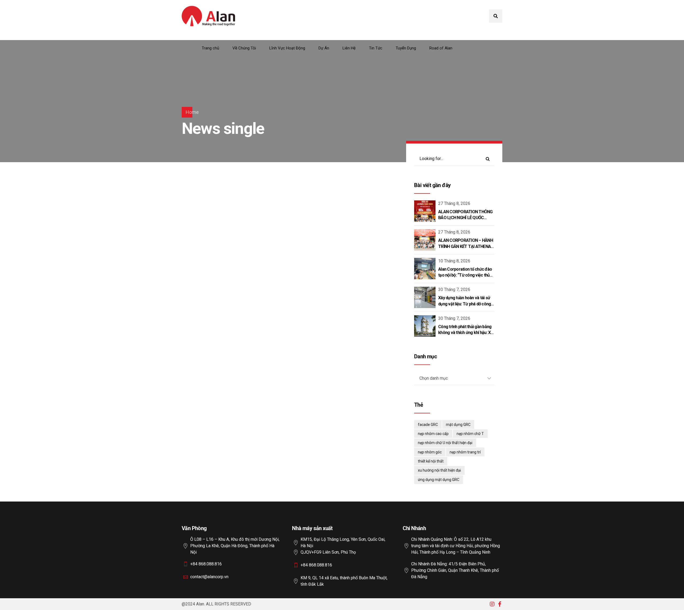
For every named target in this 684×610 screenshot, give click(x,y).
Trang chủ (210, 48)
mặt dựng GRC (458, 424)
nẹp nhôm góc (430, 452)
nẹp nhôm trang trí (465, 452)
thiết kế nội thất (431, 461)
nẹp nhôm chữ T (470, 434)
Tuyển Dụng (406, 48)
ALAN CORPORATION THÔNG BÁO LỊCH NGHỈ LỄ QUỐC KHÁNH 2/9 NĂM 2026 (465, 217)
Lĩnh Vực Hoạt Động (287, 48)
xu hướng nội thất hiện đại (439, 470)
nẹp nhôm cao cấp (433, 434)
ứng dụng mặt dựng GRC (438, 479)
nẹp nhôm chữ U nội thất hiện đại (445, 443)
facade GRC (428, 424)
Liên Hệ (349, 48)
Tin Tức (375, 48)
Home (192, 112)
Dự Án (323, 48)
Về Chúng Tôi (244, 48)
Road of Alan (440, 48)
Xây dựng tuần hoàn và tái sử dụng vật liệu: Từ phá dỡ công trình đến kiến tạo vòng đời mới (466, 303)
